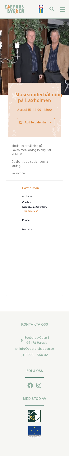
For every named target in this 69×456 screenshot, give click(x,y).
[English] (41, 7)
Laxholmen (30, 188)
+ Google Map (30, 211)
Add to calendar (36, 123)
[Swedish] (41, 11)
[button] (62, 9)
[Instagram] (38, 385)
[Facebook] (30, 385)
